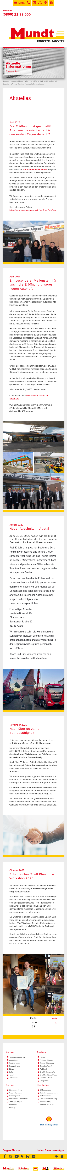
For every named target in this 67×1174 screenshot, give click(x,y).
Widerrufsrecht (45, 1096)
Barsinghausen (15, 1063)
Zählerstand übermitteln (18, 1099)
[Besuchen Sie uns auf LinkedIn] (34, 1156)
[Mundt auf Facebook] (5, 1156)
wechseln (30, 81)
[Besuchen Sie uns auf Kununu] (28, 1156)
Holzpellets (44, 1081)
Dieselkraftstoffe (46, 1066)
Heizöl (42, 1057)
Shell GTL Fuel (46, 1078)
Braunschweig (14, 1066)
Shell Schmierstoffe (47, 1072)
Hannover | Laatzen (17, 1057)
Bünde (11, 1069)
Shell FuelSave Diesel (48, 1075)
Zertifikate (13, 1105)
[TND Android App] (56, 1156)
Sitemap (12, 1107)
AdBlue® (43, 1069)
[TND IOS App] (61, 1156)
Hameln (12, 1075)
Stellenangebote (15, 1090)
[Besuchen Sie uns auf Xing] (22, 1156)
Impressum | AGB (47, 1105)
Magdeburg (13, 1060)
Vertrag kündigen (16, 1102)
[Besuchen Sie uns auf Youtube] (16, 1156)
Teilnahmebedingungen (49, 1093)
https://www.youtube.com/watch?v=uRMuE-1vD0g (32, 210)
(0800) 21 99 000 (17, 14)
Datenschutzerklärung (48, 1099)
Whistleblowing (46, 1102)
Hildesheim (13, 1078)
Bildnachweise (45, 1090)
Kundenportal (14, 1096)
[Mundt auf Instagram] (10, 1156)
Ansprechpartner (15, 1093)
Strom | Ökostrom (47, 1063)
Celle (11, 1072)
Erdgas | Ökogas (46, 1060)
